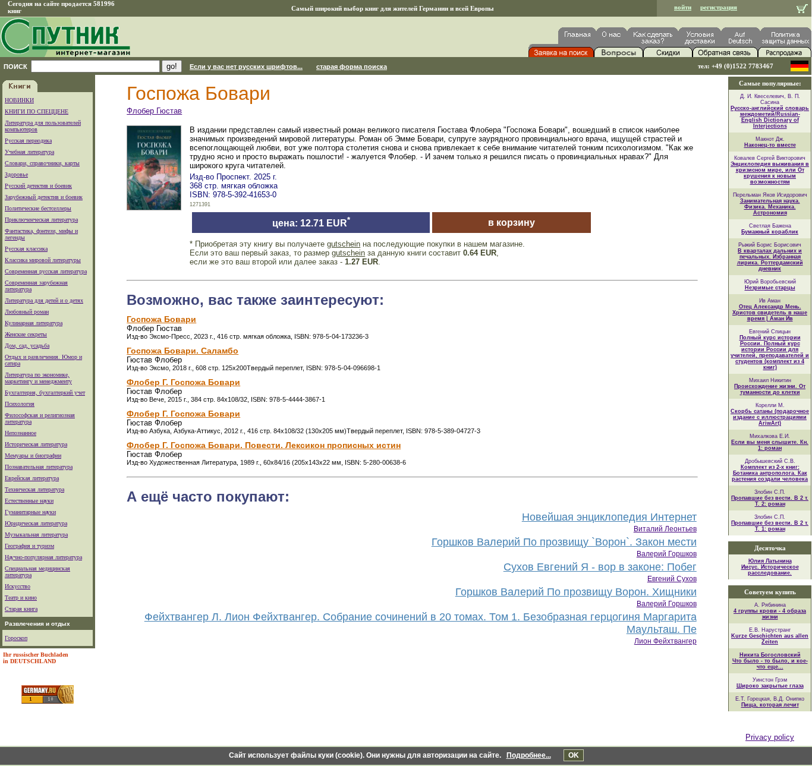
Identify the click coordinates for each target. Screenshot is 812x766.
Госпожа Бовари (161, 319)
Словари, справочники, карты (42, 163)
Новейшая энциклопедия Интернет (609, 517)
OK (573, 755)
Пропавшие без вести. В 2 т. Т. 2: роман (769, 501)
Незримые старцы (770, 288)
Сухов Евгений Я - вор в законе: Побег (600, 567)
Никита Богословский (770, 655)
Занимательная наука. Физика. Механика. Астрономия (770, 207)
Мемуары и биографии (33, 455)
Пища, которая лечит (770, 705)
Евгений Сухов (672, 579)
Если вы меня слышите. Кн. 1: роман (769, 445)
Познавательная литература (39, 467)
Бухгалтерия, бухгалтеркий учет (45, 392)
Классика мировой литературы (43, 260)
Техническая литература (34, 489)
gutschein (343, 243)
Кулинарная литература (33, 323)
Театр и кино (21, 597)
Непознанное (20, 433)
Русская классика (26, 248)
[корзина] (802, 10)
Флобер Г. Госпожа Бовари (183, 382)
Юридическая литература (36, 523)
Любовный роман (27, 311)
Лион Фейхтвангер (665, 641)
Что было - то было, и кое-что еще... (770, 664)
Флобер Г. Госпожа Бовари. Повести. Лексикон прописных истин (264, 445)
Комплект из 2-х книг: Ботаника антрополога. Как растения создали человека (770, 473)
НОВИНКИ (19, 100)
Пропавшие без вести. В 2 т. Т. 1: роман (769, 526)
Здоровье (16, 174)
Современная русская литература (46, 271)
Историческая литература (36, 444)
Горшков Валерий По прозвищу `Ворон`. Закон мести (564, 542)
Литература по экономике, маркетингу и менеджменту (38, 377)
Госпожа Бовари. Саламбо (182, 350)
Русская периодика (28, 140)
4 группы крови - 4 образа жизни (770, 614)
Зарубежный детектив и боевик (44, 197)
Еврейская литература (32, 478)
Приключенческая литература (41, 219)
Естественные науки (29, 500)
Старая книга (21, 609)
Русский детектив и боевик (38, 185)
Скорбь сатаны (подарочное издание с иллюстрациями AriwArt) (770, 417)
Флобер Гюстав (154, 110)
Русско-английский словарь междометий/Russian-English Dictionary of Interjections (770, 117)
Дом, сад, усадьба (27, 345)
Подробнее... (528, 755)
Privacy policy (769, 737)
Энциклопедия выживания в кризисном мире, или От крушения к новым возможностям (770, 173)
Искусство (17, 586)
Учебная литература (29, 152)
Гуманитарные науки (30, 512)
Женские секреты (26, 334)
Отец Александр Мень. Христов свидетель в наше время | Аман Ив (769, 312)
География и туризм (29, 546)
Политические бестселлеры (38, 208)
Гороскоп (16, 638)
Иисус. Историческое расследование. (770, 570)
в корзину (511, 222)
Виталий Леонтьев (665, 529)
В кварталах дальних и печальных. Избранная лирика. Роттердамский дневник (770, 260)
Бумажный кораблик (769, 232)
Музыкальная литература (36, 534)
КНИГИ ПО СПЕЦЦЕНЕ (36, 111)
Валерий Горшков (667, 554)
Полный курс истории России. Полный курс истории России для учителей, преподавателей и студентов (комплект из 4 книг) (770, 352)
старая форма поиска (351, 66)
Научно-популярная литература (43, 557)
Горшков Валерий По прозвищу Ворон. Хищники (576, 592)
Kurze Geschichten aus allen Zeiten (769, 639)
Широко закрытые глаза (770, 686)
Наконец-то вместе (770, 145)
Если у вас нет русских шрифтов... (246, 66)
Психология (19, 404)
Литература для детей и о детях (44, 300)
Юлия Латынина (770, 561)
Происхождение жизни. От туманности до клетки (769, 389)
